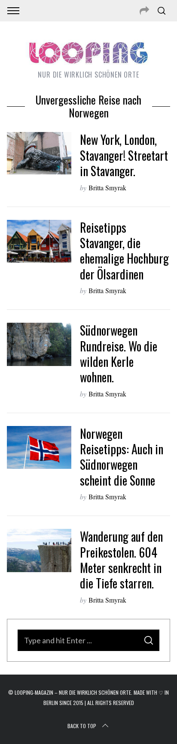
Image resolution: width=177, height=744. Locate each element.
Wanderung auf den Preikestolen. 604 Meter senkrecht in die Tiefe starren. (121, 560)
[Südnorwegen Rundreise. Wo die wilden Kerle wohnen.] (39, 344)
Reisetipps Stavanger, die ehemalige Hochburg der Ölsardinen (124, 251)
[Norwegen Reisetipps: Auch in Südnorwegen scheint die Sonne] (39, 447)
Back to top (81, 725)
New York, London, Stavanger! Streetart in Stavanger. (124, 155)
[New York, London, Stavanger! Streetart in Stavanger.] (39, 153)
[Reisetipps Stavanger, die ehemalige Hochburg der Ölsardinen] (39, 241)
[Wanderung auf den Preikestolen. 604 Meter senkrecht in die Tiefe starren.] (39, 550)
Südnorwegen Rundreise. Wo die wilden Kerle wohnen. (118, 353)
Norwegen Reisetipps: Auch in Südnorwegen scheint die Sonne (121, 457)
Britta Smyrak (107, 187)
